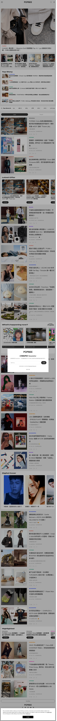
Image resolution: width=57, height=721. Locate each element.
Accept (28, 717)
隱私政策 (34, 366)
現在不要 (28, 369)
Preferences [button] (28, 713)
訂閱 (44, 362)
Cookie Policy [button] (49, 712)
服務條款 (30, 366)
